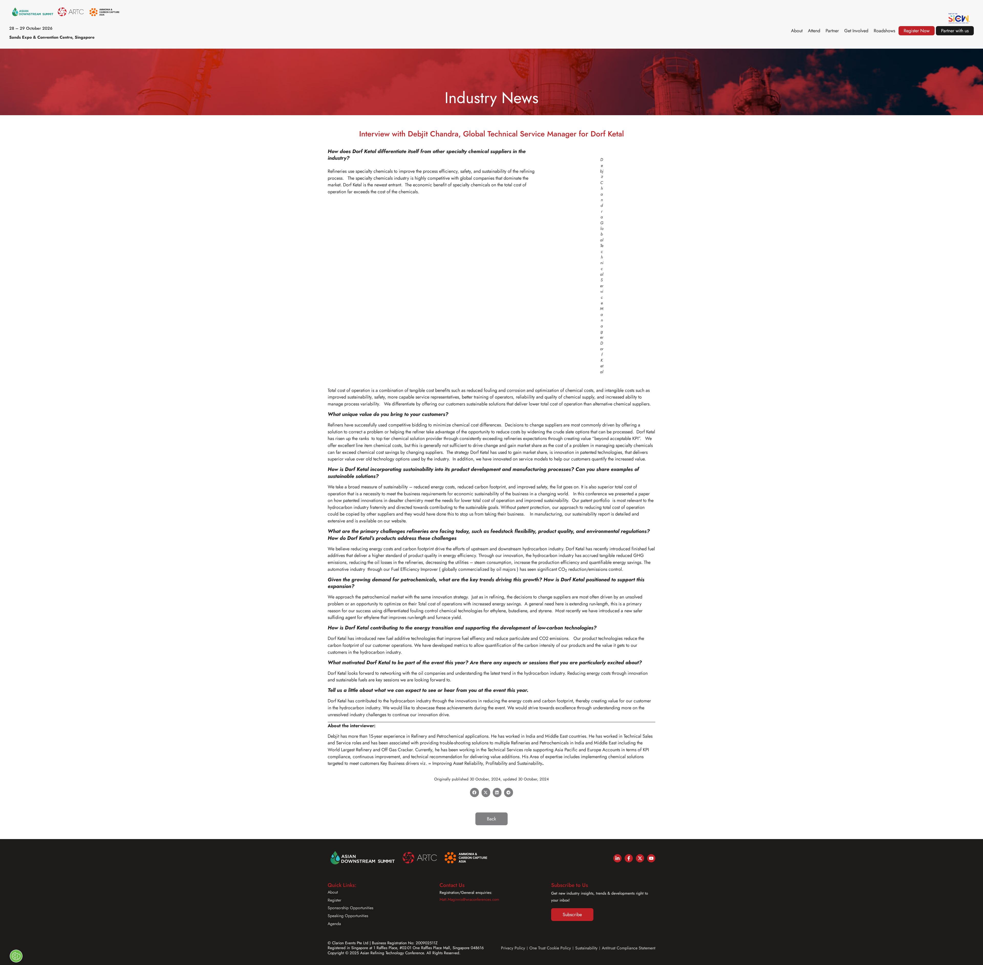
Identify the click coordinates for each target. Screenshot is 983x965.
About (797, 30)
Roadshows (884, 30)
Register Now (916, 30)
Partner (832, 30)
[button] (474, 792)
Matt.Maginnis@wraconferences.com (469, 899)
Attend (814, 30)
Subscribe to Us (569, 885)
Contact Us (452, 885)
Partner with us (955, 30)
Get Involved (856, 30)
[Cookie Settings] (16, 956)
